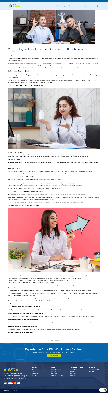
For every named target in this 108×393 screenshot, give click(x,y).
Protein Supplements (56, 369)
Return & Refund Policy (57, 375)
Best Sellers (54, 371)
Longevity (34, 375)
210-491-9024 (95, 0)
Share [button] (11, 55)
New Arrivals (54, 373)
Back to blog (55, 340)
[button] (30, 6)
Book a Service (54, 355)
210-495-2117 (79, 0)
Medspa (34, 371)
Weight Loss (35, 373)
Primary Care (35, 369)
